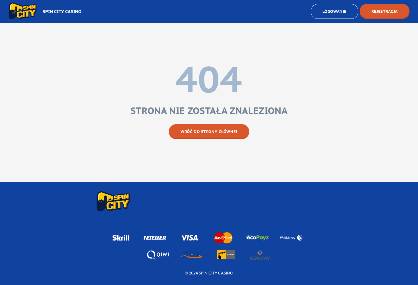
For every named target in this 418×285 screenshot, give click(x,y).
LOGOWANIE (334, 11)
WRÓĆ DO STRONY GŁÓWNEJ (209, 131)
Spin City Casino (62, 11)
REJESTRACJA (384, 11)
